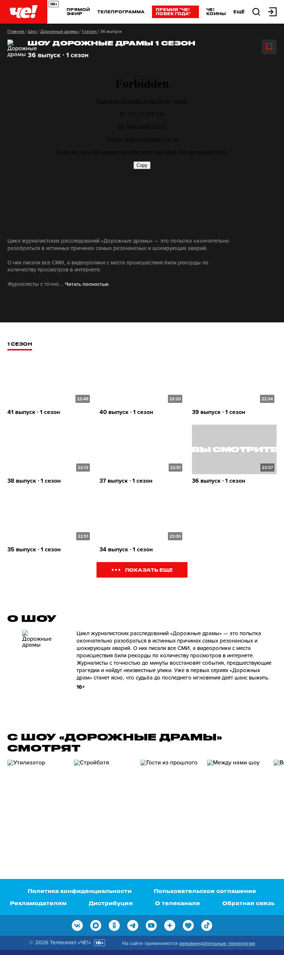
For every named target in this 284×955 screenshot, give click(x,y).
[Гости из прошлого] (170, 801)
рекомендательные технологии (217, 943)
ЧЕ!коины (216, 11)
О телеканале (177, 903)
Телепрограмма (121, 11)
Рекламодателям (38, 903)
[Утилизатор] (37, 801)
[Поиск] (256, 11)
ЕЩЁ (239, 12)
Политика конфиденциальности (80, 891)
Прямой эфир (78, 11)
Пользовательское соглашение (205, 891)
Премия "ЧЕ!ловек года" (173, 11)
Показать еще (149, 569)
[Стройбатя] (103, 801)
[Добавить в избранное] (269, 47)
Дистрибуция (111, 903)
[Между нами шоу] (236, 801)
